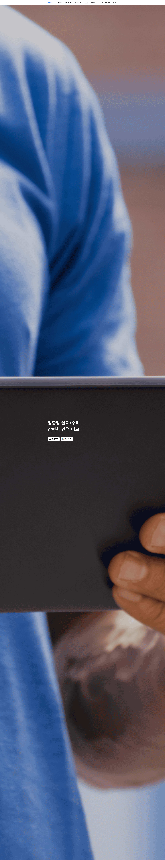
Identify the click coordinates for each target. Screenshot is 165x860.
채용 (102, 2)
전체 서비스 (93, 2)
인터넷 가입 (78, 2)
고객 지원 (114, 2)
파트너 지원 (107, 2)
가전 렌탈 (85, 2)
